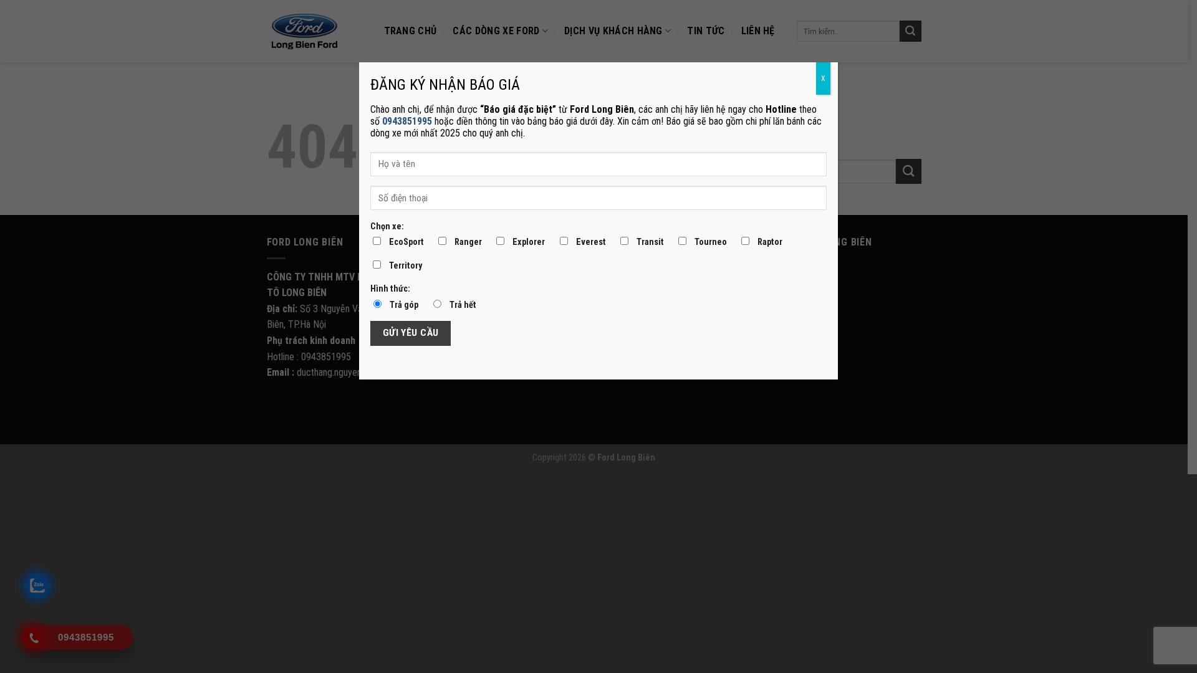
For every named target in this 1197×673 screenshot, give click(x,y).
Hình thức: (390, 289)
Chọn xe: (387, 226)
